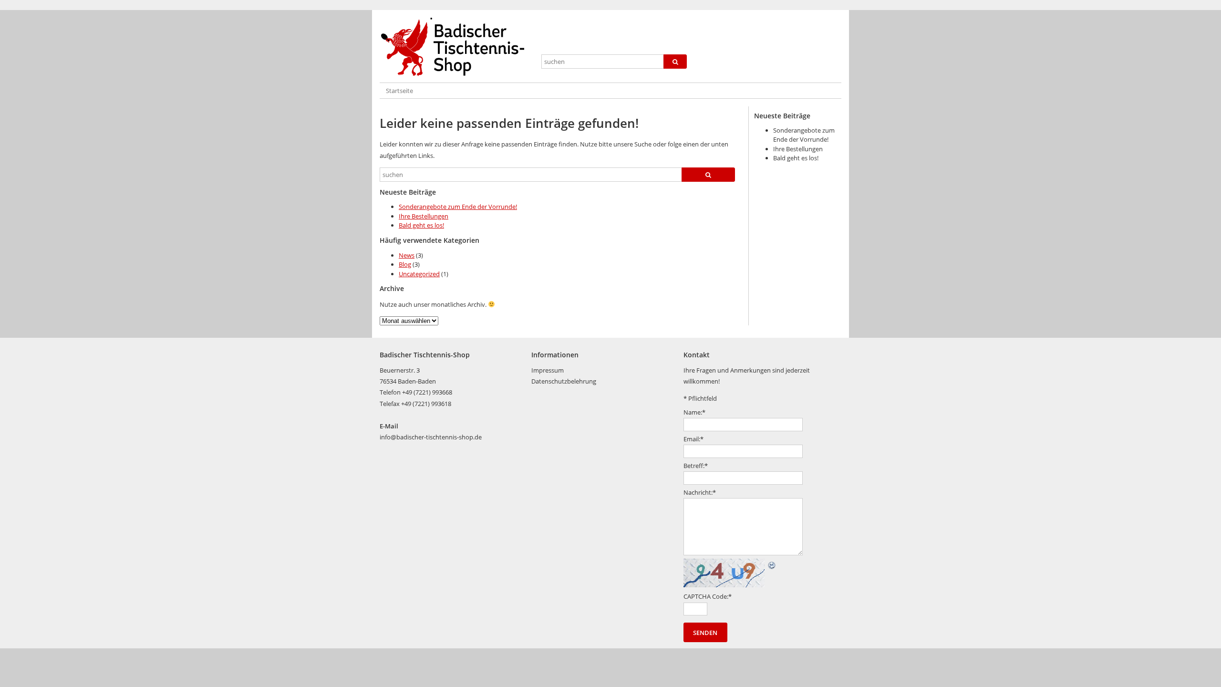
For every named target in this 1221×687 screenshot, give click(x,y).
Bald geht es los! (421, 225)
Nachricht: (699, 492)
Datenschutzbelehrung (563, 381)
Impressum (547, 370)
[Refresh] (772, 564)
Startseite (399, 90)
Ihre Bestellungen (423, 216)
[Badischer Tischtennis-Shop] (456, 47)
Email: (693, 439)
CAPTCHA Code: (707, 596)
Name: (694, 412)
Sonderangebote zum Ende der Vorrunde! (458, 206)
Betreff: (695, 465)
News (406, 255)
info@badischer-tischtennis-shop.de (431, 437)
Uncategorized (419, 274)
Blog (405, 264)
